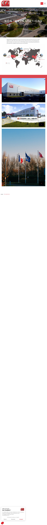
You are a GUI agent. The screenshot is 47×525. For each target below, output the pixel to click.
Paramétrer (13, 519)
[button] (2, 523)
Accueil (2, 194)
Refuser (5, 519)
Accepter (21, 519)
